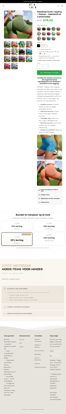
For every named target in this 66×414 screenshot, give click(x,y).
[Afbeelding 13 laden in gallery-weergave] (7, 66)
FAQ (20, 343)
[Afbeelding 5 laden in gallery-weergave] (7, 51)
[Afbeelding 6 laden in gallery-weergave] (14, 51)
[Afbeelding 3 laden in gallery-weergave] (22, 44)
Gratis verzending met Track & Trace (49, 190)
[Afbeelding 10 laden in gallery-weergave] (14, 59)
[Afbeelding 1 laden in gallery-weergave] (7, 44)
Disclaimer (37, 363)
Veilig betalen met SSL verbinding (50, 198)
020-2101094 (56, 356)
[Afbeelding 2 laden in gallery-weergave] (14, 44)
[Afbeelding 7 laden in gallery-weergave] (22, 51)
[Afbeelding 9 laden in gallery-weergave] (7, 59)
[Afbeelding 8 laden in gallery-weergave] (29, 51)
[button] (3, 6)
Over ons (21, 339)
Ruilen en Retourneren (38, 359)
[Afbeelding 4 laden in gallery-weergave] (29, 44)
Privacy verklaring (39, 350)
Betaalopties (38, 354)
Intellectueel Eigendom (40, 367)
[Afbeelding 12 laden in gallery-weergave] (29, 59)
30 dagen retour (45, 194)
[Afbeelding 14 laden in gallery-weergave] (14, 66)
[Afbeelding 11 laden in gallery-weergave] (22, 59)
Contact (21, 347)
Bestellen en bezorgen (38, 346)
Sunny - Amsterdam (30, 409)
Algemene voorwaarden (38, 340)
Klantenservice (45, 202)
